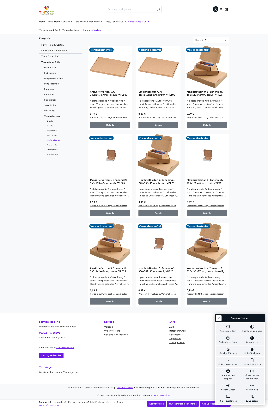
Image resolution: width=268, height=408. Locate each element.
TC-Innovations (162, 395)
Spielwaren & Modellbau (54, 50)
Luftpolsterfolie (51, 83)
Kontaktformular (65, 347)
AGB (171, 327)
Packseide (49, 94)
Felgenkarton (52, 131)
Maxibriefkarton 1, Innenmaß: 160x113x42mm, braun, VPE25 (205, 93)
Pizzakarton (50, 100)
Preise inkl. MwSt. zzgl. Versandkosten (108, 117)
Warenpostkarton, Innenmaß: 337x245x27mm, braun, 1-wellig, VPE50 (206, 270)
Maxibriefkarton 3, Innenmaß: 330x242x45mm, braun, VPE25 (108, 270)
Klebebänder (50, 73)
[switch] (228, 328)
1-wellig (50, 121)
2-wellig (50, 126)
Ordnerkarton (52, 145)
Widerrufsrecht (112, 330)
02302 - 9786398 (49, 332)
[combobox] (130, 9)
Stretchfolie (50, 105)
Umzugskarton (52, 150)
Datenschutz (176, 334)
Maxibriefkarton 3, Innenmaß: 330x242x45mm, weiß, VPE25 (156, 270)
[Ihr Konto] (221, 9)
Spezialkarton (52, 154)
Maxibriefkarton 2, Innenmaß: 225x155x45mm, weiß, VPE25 (205, 181)
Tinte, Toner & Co (50, 56)
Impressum (175, 338)
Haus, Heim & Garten (52, 44)
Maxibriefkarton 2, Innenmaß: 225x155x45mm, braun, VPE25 (156, 181)
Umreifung (49, 110)
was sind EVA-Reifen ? (116, 334)
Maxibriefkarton (53, 140)
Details (110, 125)
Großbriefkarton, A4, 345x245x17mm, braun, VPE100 (108, 93)
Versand (108, 327)
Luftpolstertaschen (53, 78)
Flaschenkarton (53, 135)
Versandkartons (52, 116)
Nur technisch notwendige (183, 403)
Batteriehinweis (177, 330)
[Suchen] (158, 9)
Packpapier (49, 89)
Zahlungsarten (177, 342)
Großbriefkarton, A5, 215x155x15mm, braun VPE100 (156, 93)
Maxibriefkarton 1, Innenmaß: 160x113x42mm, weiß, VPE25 (108, 181)
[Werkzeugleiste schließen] (219, 318)
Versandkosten (125, 387)
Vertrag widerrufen (51, 355)
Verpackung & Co (50, 62)
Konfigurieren (156, 403)
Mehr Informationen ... (50, 405)
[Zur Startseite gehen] (46, 11)
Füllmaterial (50, 67)
